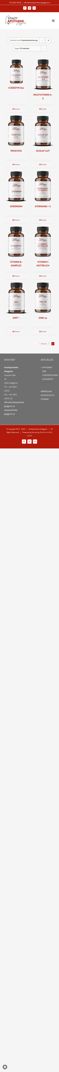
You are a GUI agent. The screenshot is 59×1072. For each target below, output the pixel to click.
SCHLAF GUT (43, 151)
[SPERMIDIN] (16, 186)
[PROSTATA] (16, 131)
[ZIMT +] (16, 298)
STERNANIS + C (43, 206)
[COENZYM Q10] (16, 71)
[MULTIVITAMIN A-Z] (43, 74)
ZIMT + (16, 318)
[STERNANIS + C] (43, 186)
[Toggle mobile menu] (53, 20)
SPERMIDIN (16, 206)
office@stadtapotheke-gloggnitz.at (37, 2)
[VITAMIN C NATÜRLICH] (43, 242)
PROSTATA (16, 151)
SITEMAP (45, 399)
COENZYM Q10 (16, 88)
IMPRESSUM (46, 391)
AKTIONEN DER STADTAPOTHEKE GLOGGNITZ (48, 373)
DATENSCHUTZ (47, 395)
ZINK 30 (43, 318)
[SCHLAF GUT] (43, 131)
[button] (5, 1067)
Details (17, 109)
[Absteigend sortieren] (48, 40)
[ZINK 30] (43, 298)
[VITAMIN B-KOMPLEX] (16, 242)
